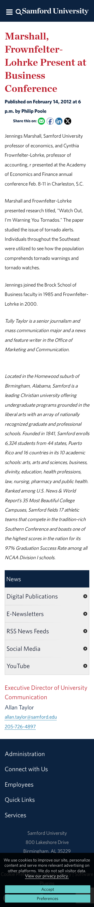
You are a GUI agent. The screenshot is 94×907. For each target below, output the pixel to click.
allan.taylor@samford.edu (31, 717)
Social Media (23, 648)
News (13, 579)
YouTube (18, 666)
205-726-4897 (20, 726)
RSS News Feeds (28, 631)
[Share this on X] (67, 121)
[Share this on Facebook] (50, 121)
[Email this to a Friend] (41, 121)
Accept (47, 889)
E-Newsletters (25, 614)
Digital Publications (32, 596)
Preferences (47, 898)
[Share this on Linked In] (58, 121)
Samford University (47, 833)
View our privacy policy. (47, 875)
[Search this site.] (19, 11)
